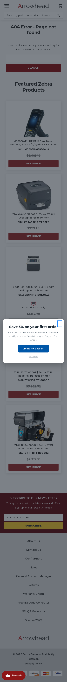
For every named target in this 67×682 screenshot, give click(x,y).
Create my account (33, 348)
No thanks (33, 356)
